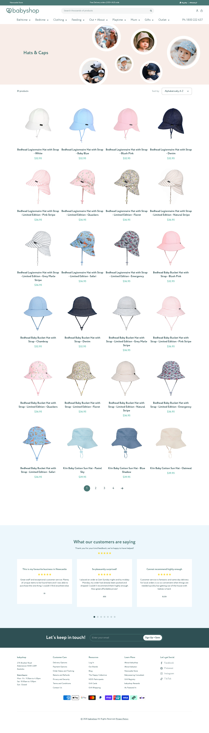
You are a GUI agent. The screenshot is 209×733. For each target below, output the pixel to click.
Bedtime (40, 20)
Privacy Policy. (122, 719)
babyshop (92, 719)
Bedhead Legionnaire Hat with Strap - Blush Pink (127, 133)
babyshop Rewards (132, 683)
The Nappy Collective (98, 675)
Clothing (58, 20)
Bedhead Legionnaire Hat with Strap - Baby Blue (82, 133)
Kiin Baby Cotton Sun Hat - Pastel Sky (82, 451)
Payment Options (60, 667)
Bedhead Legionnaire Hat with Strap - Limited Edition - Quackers (82, 194)
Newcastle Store (16, 2)
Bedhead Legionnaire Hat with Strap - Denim (171, 133)
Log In (91, 662)
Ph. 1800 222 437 (192, 20)
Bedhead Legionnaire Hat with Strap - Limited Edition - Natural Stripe (171, 194)
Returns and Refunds (61, 675)
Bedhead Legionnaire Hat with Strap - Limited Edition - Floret (127, 194)
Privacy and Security (61, 679)
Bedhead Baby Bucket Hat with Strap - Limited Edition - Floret (82, 388)
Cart (201, 11)
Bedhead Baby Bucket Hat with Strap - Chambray (38, 322)
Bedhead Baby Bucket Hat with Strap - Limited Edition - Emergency (171, 388)
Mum (134, 20)
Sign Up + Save (152, 637)
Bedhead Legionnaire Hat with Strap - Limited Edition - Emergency (127, 257)
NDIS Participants (96, 679)
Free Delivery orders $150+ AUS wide (104, 2)
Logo (22, 10)
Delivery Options (60, 662)
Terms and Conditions (62, 683)
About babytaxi (130, 667)
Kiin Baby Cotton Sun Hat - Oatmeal (171, 451)
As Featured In (130, 687)
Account (197, 11)
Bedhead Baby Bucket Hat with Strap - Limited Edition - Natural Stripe (127, 388)
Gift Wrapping (95, 687)
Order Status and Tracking (63, 671)
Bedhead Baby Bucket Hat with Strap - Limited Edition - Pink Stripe (171, 322)
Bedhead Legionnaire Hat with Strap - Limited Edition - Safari (82, 257)
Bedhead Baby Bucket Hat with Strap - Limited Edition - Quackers (38, 388)
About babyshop (131, 662)
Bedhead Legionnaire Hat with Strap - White (38, 133)
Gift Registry (129, 679)
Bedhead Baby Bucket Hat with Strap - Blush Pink (171, 257)
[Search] (150, 10)
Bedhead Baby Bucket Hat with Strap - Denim (82, 322)
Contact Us (57, 687)
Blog (91, 671)
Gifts (148, 20)
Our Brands (93, 667)
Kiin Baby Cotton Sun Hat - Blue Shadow (127, 451)
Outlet (162, 20)
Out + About (97, 20)
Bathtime (22, 20)
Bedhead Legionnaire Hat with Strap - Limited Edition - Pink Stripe (38, 194)
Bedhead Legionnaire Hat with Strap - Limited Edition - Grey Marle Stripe (38, 257)
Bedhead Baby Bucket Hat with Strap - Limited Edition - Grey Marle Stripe (127, 322)
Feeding (76, 20)
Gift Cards (93, 683)
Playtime (117, 20)
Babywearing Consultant (134, 675)
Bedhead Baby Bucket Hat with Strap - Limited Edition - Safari (38, 451)
